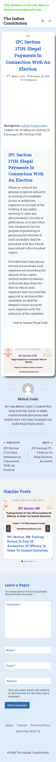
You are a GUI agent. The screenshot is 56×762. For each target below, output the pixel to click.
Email (11, 665)
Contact (22, 725)
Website (11, 681)
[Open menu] (49, 20)
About (10, 725)
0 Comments (30, 79)
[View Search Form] (42, 21)
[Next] (47, 528)
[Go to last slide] (8, 528)
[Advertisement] (28, 102)
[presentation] (28, 514)
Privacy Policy (40, 725)
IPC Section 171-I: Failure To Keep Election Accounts (42, 452)
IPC (28, 36)
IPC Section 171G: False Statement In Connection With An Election (12, 456)
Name (11, 650)
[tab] (22, 561)
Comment (13, 604)
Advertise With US (28, 731)
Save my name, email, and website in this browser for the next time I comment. (28, 693)
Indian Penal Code (33, 125)
